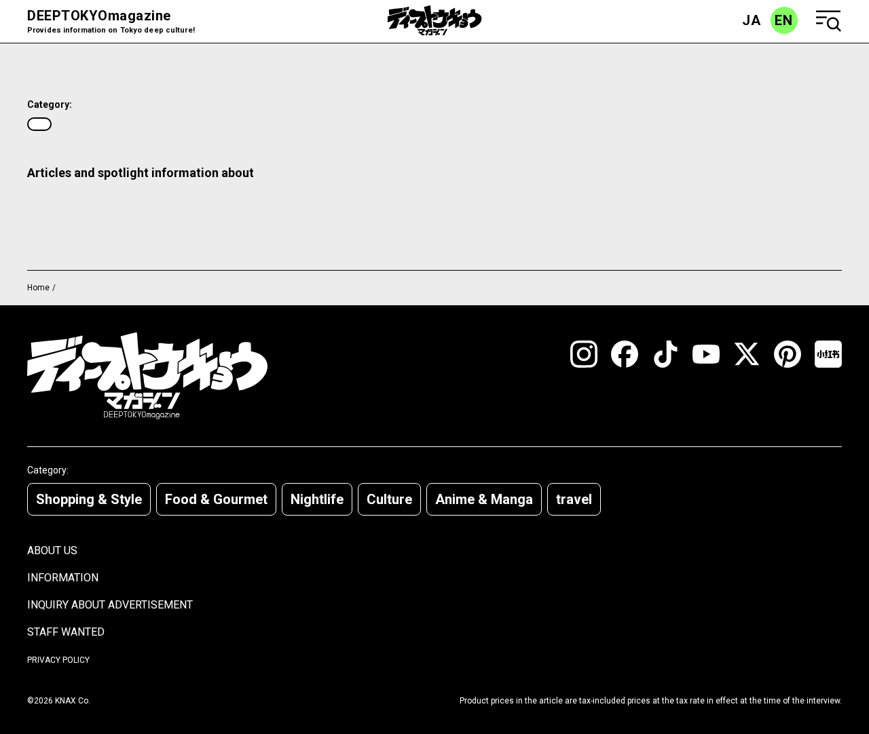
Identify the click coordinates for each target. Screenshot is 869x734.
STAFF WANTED (66, 631)
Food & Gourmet (216, 499)
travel (574, 499)
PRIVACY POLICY (58, 660)
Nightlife (317, 499)
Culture (389, 499)
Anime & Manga (484, 499)
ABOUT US (52, 550)
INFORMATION (62, 577)
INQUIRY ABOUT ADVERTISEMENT (110, 604)
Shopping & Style (89, 499)
